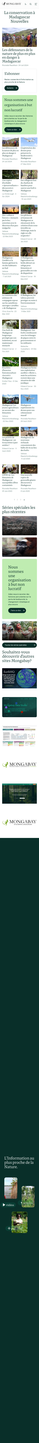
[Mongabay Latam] (19, 778)
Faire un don (12, 130)
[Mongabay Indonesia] (19, 835)
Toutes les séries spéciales (16, 645)
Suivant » (24, 499)
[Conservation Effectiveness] (19, 749)
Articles (27, 1202)
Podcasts (16, 1228)
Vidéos (10, 1205)
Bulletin (10, 88)
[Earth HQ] (19, 691)
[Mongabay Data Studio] (19, 720)
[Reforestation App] (19, 806)
